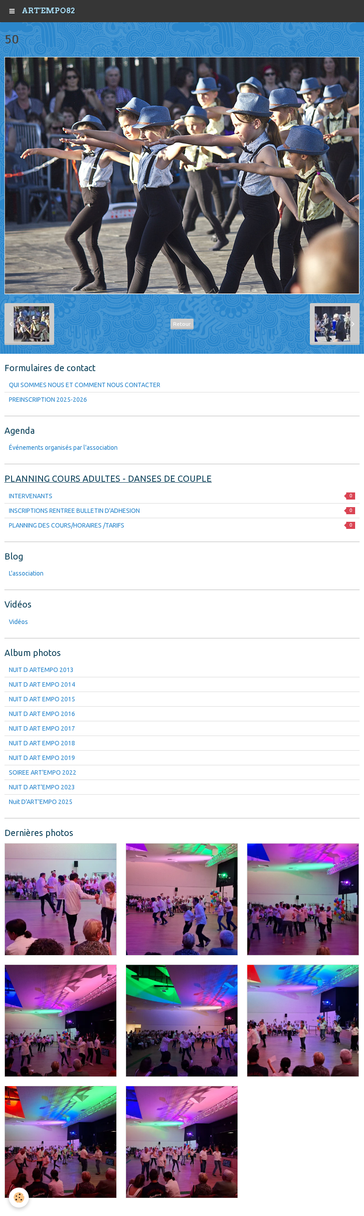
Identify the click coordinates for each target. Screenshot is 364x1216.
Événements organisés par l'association (63, 447)
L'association (26, 573)
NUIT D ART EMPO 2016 (42, 713)
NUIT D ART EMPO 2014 (42, 684)
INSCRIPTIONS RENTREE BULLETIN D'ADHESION (180, 510)
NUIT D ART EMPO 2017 (42, 728)
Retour (182, 324)
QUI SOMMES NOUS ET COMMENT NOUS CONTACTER (84, 384)
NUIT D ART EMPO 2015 (42, 699)
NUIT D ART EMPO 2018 (42, 743)
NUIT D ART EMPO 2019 (42, 757)
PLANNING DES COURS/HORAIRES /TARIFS (180, 525)
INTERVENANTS (180, 496)
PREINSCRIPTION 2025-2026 (48, 399)
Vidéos (18, 621)
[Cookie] (19, 1198)
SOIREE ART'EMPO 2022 (42, 772)
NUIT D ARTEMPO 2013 (41, 669)
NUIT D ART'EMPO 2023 (42, 787)
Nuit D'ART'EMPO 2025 (40, 801)
